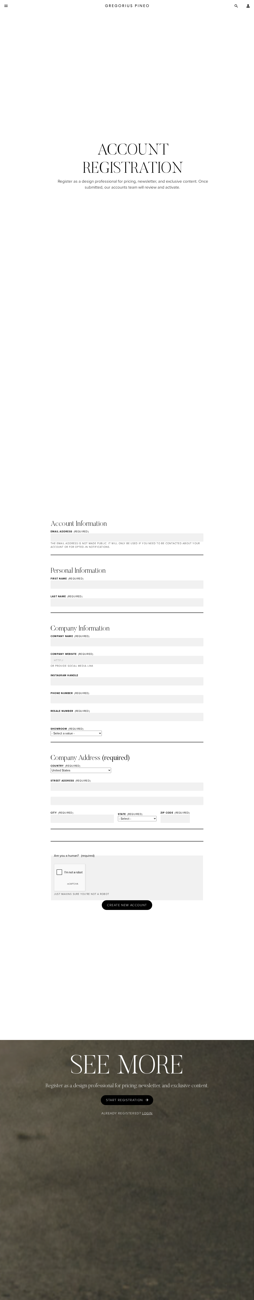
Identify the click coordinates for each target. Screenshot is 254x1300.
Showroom (59, 729)
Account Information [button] (79, 524)
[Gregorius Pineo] (127, 6)
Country (57, 766)
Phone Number (62, 693)
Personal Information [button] (78, 571)
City (54, 813)
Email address (61, 531)
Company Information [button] (80, 628)
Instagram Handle (64, 675)
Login (147, 1113)
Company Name (62, 636)
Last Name (58, 596)
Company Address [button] (75, 758)
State (122, 814)
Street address (62, 780)
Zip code (167, 813)
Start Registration (124, 1100)
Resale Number (62, 711)
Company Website (64, 654)
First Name (59, 578)
